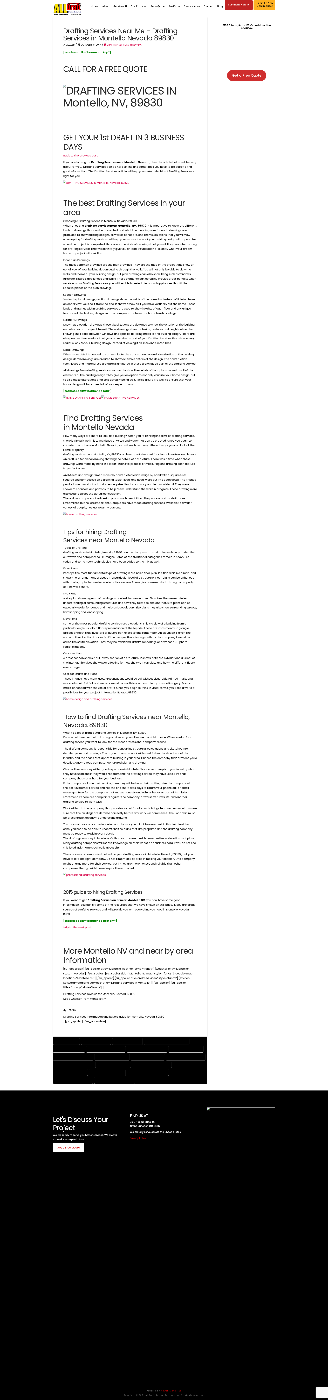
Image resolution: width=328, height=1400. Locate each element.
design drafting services (186, 1049)
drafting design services (112, 1056)
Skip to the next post (77, 927)
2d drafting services (96, 1041)
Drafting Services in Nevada (123, 44)
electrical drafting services (186, 1056)
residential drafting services (73, 1080)
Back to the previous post (80, 155)
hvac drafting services (112, 1064)
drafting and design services (73, 1056)
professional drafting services (147, 1072)
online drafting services (70, 1072)
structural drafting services (114, 1080)
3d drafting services (127, 1041)
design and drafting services (147, 1049)
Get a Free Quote (247, 75)
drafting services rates (148, 1056)
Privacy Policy (138, 1138)
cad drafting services (69, 1049)
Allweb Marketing (171, 1391)
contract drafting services (106, 1049)
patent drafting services (106, 1072)
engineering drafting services (73, 1064)
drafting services (66, 1041)
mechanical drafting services (151, 1064)
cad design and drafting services (167, 1041)
